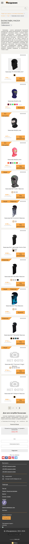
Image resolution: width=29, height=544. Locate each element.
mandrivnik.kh (8, 476)
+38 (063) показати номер (9, 471)
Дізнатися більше (14, 424)
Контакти (4, 510)
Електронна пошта (14, 444)
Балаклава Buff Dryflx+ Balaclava (14, 189)
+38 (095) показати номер (9, 469)
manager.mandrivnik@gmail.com (13, 479)
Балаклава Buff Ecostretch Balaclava (14, 218)
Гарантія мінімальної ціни (8, 507)
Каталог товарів (6, 496)
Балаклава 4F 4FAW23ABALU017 (15, 72)
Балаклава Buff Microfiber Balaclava (14, 276)
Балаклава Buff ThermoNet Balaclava (14, 335)
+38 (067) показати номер (9, 466)
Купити (20, 108)
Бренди (4, 494)
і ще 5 (20, 163)
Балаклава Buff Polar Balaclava (14, 306)
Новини (4, 499)
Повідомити (7, 518)
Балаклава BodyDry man (14, 130)
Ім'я (14, 439)
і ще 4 (20, 104)
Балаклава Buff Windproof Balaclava (15, 393)
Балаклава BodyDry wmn (14, 159)
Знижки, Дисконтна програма (9, 491)
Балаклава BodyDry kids (14, 101)
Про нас (4, 488)
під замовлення (20, 79)
